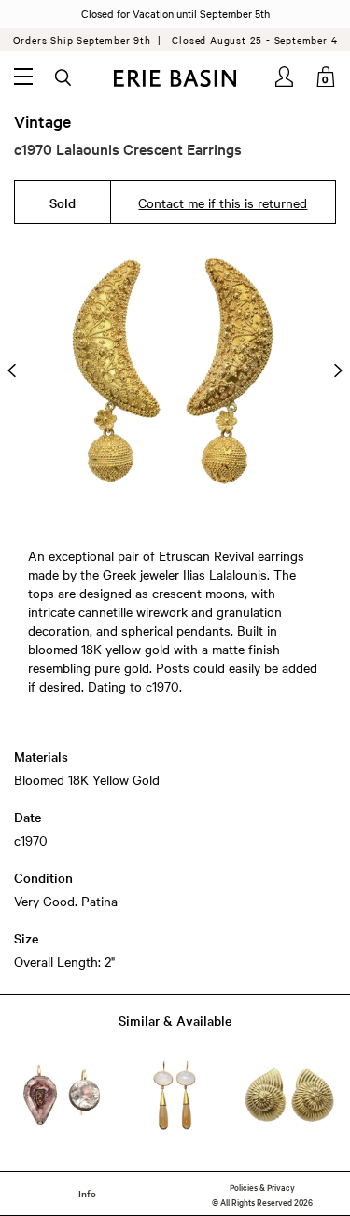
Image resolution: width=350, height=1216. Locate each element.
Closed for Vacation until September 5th (175, 13)
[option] (175, 370)
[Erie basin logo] (175, 78)
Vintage (42, 121)
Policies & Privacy (262, 1186)
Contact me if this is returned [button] (222, 202)
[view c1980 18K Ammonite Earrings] (289, 1095)
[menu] (23, 76)
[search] (64, 78)
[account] (285, 76)
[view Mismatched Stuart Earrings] (60, 1095)
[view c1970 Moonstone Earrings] (175, 1095)
